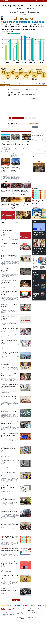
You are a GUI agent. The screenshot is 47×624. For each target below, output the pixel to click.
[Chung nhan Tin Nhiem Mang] (41, 612)
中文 (37, 0)
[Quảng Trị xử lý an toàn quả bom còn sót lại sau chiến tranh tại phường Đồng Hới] (25, 578)
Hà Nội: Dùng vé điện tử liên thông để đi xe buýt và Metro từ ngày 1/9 (9, 422)
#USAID (30, 117)
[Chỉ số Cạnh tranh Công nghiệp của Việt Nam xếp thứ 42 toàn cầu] (26, 137)
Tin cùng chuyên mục (7, 230)
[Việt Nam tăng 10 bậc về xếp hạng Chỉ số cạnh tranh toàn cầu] (15, 137)
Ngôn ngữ (35, 608)
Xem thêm (16, 600)
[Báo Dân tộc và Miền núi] (41, 605)
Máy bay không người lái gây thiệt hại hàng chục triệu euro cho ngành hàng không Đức (36, 294)
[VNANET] (29, 605)
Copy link (2, 24)
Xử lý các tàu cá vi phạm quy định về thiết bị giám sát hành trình (9, 374)
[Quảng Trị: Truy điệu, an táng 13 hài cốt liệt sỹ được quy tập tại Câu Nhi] (25, 501)
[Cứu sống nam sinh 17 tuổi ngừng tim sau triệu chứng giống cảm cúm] (25, 387)
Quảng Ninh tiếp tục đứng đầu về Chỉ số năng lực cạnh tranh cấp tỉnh (5, 168)
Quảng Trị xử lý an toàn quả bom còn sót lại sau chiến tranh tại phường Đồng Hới (10, 577)
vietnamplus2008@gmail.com (23, 618)
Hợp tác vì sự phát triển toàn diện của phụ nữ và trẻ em (9, 341)
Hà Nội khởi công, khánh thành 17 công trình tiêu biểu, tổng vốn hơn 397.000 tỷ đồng (10, 435)
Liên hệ (33, 610)
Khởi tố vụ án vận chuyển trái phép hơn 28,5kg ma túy (10, 317)
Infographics (37, 188)
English (29, 0)
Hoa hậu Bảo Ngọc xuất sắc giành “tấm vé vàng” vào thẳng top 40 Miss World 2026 (36, 277)
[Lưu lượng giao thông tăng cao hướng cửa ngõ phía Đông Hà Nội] (25, 413)
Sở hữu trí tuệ (20, 608)
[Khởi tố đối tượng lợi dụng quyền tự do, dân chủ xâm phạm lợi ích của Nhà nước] (25, 258)
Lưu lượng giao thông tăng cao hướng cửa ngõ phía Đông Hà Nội (9, 410)
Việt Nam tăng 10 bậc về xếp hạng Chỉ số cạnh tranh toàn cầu (15, 144)
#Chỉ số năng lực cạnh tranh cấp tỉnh (18, 117)
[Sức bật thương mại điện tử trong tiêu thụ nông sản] (43, 286)
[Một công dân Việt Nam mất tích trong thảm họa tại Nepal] (25, 271)
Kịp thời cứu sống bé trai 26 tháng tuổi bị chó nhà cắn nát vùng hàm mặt (39, 135)
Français (31, 0)
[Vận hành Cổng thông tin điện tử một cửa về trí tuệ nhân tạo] (39, 227)
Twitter (2, 19)
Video (35, 221)
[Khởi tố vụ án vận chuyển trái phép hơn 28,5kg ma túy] (25, 319)
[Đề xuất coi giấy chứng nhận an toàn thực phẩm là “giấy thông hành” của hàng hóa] (25, 294)
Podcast (36, 272)
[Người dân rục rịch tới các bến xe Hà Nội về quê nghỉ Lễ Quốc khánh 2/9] (25, 513)
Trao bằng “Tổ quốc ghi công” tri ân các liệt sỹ (9, 233)
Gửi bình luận (35, 127)
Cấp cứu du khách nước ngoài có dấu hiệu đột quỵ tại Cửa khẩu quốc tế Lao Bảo (9, 524)
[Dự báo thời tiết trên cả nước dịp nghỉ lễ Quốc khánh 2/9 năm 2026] (25, 539)
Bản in (2, 21)
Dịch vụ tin (42, 608)
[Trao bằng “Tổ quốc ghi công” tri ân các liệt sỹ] (25, 235)
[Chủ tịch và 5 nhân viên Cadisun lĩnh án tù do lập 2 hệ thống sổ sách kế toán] (25, 463)
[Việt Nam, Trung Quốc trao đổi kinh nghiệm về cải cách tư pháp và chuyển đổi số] (25, 565)
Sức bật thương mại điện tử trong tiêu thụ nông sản (36, 285)
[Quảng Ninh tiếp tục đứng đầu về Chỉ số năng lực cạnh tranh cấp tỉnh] (5, 161)
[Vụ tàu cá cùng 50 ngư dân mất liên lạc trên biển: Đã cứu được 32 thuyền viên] (25, 355)
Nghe (35, 280)
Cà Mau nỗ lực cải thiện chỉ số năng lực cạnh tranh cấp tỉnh (5, 143)
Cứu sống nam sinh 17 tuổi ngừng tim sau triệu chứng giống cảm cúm (9, 385)
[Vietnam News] (8, 605)
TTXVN (39, 608)
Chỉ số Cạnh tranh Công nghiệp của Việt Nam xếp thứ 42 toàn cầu (26, 144)
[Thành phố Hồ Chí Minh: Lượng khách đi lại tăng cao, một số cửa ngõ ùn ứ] (25, 331)
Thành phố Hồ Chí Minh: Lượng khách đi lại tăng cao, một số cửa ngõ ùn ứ (9, 329)
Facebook (2, 17)
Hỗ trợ (32, 608)
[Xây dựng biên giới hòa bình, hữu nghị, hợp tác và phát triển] (25, 246)
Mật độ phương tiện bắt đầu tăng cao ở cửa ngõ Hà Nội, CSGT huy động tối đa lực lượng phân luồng (39, 251)
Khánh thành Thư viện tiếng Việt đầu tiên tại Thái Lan (9, 305)
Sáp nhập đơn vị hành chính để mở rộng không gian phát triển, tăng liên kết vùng (39, 145)
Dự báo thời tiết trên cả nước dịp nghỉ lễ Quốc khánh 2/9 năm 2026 (9, 538)
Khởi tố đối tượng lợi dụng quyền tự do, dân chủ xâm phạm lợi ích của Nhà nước (10, 257)
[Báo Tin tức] (35, 605)
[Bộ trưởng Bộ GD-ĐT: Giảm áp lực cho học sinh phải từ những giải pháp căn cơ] (25, 399)
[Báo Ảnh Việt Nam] (21, 605)
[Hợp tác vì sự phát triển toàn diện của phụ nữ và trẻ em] (25, 343)
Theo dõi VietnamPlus (29, 123)
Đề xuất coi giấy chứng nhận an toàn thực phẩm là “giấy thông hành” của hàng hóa (9, 293)
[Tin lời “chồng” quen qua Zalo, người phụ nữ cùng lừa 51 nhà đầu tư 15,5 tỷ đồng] (25, 488)
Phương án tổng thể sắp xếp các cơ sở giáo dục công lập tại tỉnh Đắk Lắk (10, 550)
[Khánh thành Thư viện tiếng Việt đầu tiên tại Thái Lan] (25, 307)
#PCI (26, 117)
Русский (39, 0)
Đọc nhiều (36, 132)
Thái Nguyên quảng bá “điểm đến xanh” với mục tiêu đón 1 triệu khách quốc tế (9, 474)
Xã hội (23, 3)
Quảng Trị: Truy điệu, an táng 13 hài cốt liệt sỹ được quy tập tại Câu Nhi (10, 498)
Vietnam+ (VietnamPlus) (8, 0)
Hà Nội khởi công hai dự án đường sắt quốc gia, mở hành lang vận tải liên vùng (9, 448)
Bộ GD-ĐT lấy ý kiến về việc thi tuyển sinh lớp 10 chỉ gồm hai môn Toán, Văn (38, 150)
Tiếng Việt (25, 0)
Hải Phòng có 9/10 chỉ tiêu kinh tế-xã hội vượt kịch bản (9, 363)
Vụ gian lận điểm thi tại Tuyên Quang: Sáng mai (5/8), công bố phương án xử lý (38, 156)
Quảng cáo (29, 610)
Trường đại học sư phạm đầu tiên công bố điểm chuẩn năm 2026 (38, 140)
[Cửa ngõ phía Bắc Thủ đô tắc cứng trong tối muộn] (25, 283)
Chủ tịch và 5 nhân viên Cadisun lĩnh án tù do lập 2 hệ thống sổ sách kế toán (10, 461)
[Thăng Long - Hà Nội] (41, 0)
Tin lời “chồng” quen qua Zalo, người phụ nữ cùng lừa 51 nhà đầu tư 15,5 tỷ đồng (9, 487)
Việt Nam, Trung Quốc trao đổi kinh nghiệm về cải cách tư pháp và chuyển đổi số (9, 563)
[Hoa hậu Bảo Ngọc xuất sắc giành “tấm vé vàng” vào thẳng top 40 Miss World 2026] (43, 276)
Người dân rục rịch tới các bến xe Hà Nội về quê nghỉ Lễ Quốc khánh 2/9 (9, 510)
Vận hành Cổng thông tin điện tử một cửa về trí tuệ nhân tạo (38, 234)
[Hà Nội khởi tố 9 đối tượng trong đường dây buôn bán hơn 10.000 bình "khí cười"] (25, 592)
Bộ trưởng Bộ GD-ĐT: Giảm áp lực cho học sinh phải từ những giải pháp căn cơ (9, 398)
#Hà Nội (34, 117)
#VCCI (10, 117)
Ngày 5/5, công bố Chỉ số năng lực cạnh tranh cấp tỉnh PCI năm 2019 (15, 168)
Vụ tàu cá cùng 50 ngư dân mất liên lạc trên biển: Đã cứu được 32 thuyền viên (9, 353)
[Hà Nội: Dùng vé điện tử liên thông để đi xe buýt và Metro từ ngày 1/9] (25, 424)
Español (34, 0)
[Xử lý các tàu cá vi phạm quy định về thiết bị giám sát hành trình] (25, 376)
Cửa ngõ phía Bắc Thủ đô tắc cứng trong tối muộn (9, 281)
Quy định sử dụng (26, 608)
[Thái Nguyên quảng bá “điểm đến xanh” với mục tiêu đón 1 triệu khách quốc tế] (25, 475)
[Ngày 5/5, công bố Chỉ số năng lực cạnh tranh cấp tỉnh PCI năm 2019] (15, 161)
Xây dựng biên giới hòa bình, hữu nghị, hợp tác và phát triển (9, 244)
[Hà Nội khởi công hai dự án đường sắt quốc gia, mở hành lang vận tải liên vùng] (25, 450)
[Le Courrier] (15, 605)
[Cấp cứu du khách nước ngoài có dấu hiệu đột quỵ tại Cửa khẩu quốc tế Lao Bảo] (25, 526)
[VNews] (26, 605)
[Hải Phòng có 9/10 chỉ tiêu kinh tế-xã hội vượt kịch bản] (25, 366)
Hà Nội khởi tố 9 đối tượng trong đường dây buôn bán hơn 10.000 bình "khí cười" (10, 590)
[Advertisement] (23, 107)
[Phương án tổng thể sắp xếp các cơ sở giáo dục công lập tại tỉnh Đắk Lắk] (25, 551)
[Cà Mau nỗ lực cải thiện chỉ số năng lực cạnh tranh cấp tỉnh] (5, 137)
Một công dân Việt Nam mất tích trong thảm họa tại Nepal (9, 269)
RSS (30, 608)
